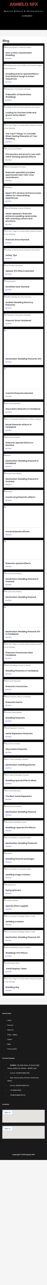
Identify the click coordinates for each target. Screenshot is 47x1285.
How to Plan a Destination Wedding (18, 54)
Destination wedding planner (20, 764)
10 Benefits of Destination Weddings (18, 95)
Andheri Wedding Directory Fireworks (19, 303)
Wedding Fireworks (15, 717)
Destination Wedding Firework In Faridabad (22, 462)
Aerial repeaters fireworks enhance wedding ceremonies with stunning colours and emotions (21, 217)
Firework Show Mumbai (17, 239)
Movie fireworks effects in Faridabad (18, 425)
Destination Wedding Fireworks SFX (23, 358)
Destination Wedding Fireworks (21, 843)
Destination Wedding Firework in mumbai (21, 480)
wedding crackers (14, 921)
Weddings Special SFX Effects (20, 827)
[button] (44, 25)
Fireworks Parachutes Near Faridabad (19, 653)
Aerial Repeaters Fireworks (19, 733)
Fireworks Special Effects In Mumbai (19, 444)
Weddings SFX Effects (16, 953)
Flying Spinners (13, 890)
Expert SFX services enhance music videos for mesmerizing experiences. (23, 195)
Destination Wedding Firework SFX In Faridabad (22, 632)
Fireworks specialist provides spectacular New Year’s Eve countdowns (20, 175)
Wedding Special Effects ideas (20, 780)
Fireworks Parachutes (16, 686)
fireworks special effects (18, 563)
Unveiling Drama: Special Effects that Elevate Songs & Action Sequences (21, 76)
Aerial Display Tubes (16, 968)
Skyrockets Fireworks (16, 749)
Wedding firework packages (19, 858)
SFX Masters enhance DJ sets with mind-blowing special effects (22, 155)
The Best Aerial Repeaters (18, 796)
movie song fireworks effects (20, 497)
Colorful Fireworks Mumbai (19, 393)
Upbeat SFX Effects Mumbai (19, 271)
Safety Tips (11, 255)
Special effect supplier (16, 906)
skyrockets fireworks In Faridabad (22, 409)
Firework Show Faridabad (18, 320)
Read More (8, 58)
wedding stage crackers (17, 874)
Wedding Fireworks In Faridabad (21, 670)
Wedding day (12, 987)
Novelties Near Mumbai (17, 286)
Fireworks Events (13, 702)
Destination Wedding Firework (20, 597)
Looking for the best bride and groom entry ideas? (20, 113)
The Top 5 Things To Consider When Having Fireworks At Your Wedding (21, 136)
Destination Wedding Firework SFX (22, 937)
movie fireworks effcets (17, 531)
